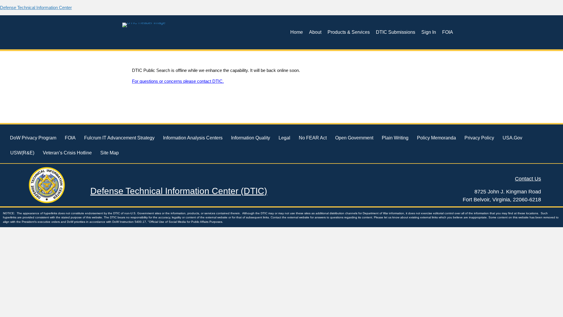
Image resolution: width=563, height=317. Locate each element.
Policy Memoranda (436, 137)
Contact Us (528, 179)
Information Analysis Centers (193, 137)
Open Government (354, 137)
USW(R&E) (22, 152)
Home (296, 32)
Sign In (428, 32)
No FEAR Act (313, 137)
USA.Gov (512, 137)
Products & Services (349, 32)
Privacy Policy (479, 137)
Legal (284, 137)
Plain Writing (395, 137)
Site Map (109, 152)
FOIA (447, 32)
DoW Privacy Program (33, 137)
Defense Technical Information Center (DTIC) (178, 191)
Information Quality (250, 137)
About (315, 32)
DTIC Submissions (395, 32)
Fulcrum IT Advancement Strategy (119, 137)
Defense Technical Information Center (36, 7)
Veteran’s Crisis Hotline (67, 152)
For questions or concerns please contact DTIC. (178, 81)
